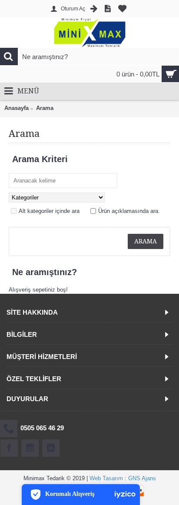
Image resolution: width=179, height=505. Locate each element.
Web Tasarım (106, 478)
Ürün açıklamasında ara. (129, 211)
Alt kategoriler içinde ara (49, 211)
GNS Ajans (142, 478)
